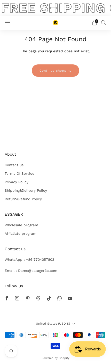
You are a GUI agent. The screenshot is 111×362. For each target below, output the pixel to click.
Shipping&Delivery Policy (26, 190)
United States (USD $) (53, 323)
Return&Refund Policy (23, 199)
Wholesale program (21, 225)
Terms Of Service (19, 173)
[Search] (103, 22)
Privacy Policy (16, 182)
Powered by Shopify (55, 358)
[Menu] (7, 22)
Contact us (14, 165)
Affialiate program (20, 233)
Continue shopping (55, 70)
